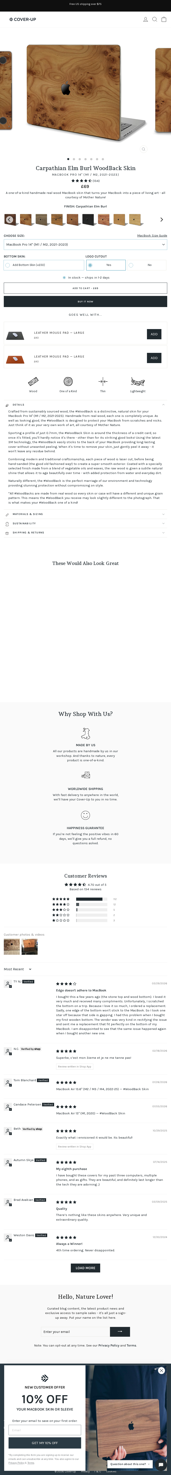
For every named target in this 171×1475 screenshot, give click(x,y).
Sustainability (24, 523)
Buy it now (86, 301)
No (150, 265)
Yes (108, 265)
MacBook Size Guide (152, 235)
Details (18, 404)
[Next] (161, 219)
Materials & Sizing (28, 514)
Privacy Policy (108, 1345)
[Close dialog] (161, 1370)
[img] (66, 984)
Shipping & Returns (28, 532)
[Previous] (9, 219)
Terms (131, 1345)
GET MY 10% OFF (45, 1443)
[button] (82, 181)
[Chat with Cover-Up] (161, 1465)
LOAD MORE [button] (85, 1268)
